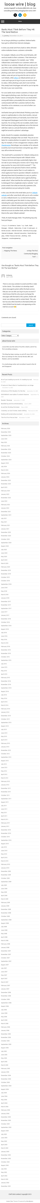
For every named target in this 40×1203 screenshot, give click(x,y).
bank (26, 225)
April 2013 (4, 740)
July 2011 (4, 805)
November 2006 (6, 996)
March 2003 (4, 1148)
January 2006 (5, 1030)
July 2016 (4, 632)
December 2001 (6, 1186)
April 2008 (4, 937)
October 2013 (5, 719)
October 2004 (5, 1082)
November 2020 (6, 535)
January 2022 (5, 508)
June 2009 (4, 888)
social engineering (14, 238)
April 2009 (4, 895)
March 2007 (4, 982)
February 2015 (5, 677)
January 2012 (5, 784)
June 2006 (4, 1013)
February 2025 (5, 445)
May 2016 (4, 639)
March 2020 (4, 563)
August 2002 (5, 1165)
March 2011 (4, 819)
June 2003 (4, 1137)
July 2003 (4, 1134)
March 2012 (4, 778)
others (16, 78)
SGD (29, 235)
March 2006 (4, 1023)
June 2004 (4, 1096)
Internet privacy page (29, 230)
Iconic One (9, 1201)
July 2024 (4, 466)
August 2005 (5, 1047)
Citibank (10, 228)
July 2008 (4, 926)
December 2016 (6, 618)
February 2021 (5, 525)
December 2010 (6, 830)
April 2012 (4, 774)
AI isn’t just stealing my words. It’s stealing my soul (16, 379)
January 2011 (5, 826)
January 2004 (5, 1113)
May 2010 (4, 854)
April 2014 (4, 701)
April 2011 (4, 816)
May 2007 (4, 975)
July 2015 (4, 663)
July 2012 (4, 764)
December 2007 (6, 951)
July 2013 (4, 729)
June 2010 (4, 850)
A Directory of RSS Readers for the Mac (13, 391)
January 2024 (5, 477)
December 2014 (6, 681)
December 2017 (6, 601)
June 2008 (4, 930)
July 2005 (4, 1051)
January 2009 (5, 906)
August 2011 (5, 802)
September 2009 (6, 881)
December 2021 (6, 511)
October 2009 (5, 878)
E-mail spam (31, 228)
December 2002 (6, 1155)
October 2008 (5, 916)
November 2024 (6, 452)
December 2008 (6, 909)
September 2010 (6, 840)
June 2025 (4, 439)
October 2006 (5, 999)
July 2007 (4, 968)
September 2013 (6, 722)
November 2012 (6, 750)
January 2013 (5, 746)
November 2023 (6, 483)
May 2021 (4, 522)
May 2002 (4, 1172)
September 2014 (6, 688)
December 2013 (6, 715)
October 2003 (5, 1124)
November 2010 (6, 833)
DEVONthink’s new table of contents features (15, 394)
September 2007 (6, 961)
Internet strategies (7, 233)
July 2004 (4, 1092)
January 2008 (5, 947)
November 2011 (6, 791)
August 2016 (5, 629)
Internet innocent (17, 230)
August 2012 (5, 760)
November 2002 (6, 1158)
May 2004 (4, 1099)
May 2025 (4, 442)
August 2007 (5, 964)
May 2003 (4, 1141)
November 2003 (6, 1120)
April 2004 (4, 1103)
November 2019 (6, 574)
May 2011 (4, 812)
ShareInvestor (6, 145)
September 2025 (6, 435)
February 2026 (5, 428)
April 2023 (4, 487)
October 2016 (5, 622)
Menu (20, 21)
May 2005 (4, 1058)
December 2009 (6, 871)
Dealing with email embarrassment (11, 414)
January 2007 (5, 989)
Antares (9, 275)
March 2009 (4, 899)
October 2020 (5, 539)
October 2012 (5, 753)
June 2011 (4, 809)
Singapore (5, 238)
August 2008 (5, 923)
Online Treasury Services (13, 235)
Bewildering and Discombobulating (12, 403)
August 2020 (5, 546)
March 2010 (4, 861)
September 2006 (6, 1002)
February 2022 (5, 504)
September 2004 (6, 1085)
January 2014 (5, 712)
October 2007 (5, 958)
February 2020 (5, 567)
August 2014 (5, 691)
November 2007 (6, 954)
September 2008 (6, 919)
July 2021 (4, 518)
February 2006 (5, 1027)
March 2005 (4, 1065)
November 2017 (6, 605)
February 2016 (5, 646)
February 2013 (5, 743)
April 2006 (4, 1020)
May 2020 (4, 556)
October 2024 (5, 456)
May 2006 (4, 1016)
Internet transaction (20, 233)
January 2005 (5, 1072)
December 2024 (6, 449)
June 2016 (4, 636)
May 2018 (4, 591)
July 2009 (4, 885)
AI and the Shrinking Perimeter (10, 407)
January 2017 (5, 615)
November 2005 (6, 1037)
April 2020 (4, 560)
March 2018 (4, 594)
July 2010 (4, 847)
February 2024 (5, 473)
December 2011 (6, 788)
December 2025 (6, 432)
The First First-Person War (9, 417)
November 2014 (6, 684)
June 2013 (4, 733)
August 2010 (5, 843)
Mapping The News (9, 251)
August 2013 (5, 726)
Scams (19, 225)
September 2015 (6, 660)
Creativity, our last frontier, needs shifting (14, 410)
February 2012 (5, 781)
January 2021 (5, 529)
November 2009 (6, 875)
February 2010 (5, 864)
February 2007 (5, 985)
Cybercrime (17, 228)
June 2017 (4, 612)
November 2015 (6, 653)
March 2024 (4, 470)
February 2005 (5, 1068)
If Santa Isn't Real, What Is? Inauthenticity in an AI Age (17, 385)
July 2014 (4, 695)
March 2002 (4, 1179)
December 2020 (6, 532)
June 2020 (4, 553)
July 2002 (4, 1169)
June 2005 (4, 1054)
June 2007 (4, 971)
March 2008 (4, 940)
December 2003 (6, 1117)
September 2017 (6, 608)
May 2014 (4, 698)
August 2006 (5, 1006)
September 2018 (6, 584)
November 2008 (6, 913)
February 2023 (5, 490)
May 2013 (4, 736)
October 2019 (5, 577)
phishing (24, 235)
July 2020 (4, 549)
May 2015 (4, 670)
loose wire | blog (20, 4)
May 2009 (4, 892)
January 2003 (5, 1151)
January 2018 (5, 598)
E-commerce (12, 225)
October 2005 (5, 1041)
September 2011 (6, 798)
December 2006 (6, 992)
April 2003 (4, 1144)
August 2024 (5, 463)
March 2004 (4, 1106)
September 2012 (6, 757)
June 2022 (4, 501)
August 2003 (5, 1130)
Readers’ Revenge (6, 400)
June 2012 (4, 767)
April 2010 (4, 857)
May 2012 (4, 771)
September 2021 (6, 515)
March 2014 (4, 705)
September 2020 (6, 542)
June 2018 (4, 587)
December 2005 (6, 1034)
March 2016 (4, 643)
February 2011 (5, 823)
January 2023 (5, 494)
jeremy (6, 36)
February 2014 (5, 708)
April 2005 (4, 1061)
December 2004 (6, 1075)
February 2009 (5, 902)
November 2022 (6, 497)
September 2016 (6, 625)
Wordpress (29, 1201)
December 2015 (6, 650)
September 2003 (6, 1127)
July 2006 (4, 1009)
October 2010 (5, 836)
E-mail (24, 228)
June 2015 (4, 667)
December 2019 (6, 570)
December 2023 (6, 480)
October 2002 (5, 1162)
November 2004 (6, 1079)
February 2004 (5, 1110)
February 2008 (5, 944)
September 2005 (6, 1044)
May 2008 (4, 933)
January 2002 (5, 1182)
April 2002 (4, 1176)
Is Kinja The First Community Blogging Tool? (31, 254)
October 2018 (5, 580)
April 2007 (4, 978)
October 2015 (5, 657)
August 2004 (5, 1089)
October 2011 (5, 795)
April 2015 (4, 674)
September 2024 (6, 459)
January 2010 (5, 868)
